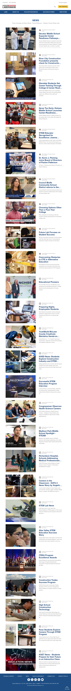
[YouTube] (42, 679)
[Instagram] (35, 679)
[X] (32, 679)
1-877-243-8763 (45, 683)
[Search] (55, 7)
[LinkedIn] (39, 679)
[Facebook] (28, 679)
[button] (63, 6)
